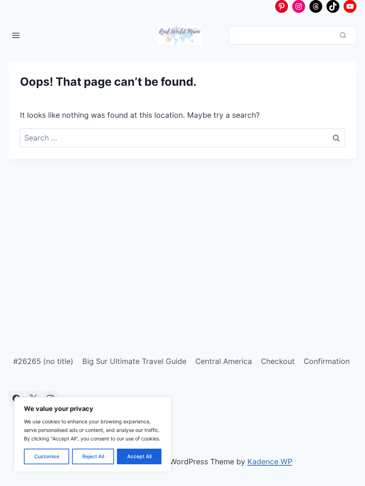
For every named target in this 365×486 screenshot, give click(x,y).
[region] (92, 434)
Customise (46, 456)
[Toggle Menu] (16, 35)
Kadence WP (269, 461)
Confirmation (327, 361)
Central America (223, 361)
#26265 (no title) (43, 361)
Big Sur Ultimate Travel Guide (134, 361)
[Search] (343, 35)
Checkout (278, 361)
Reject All (93, 456)
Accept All (139, 456)
